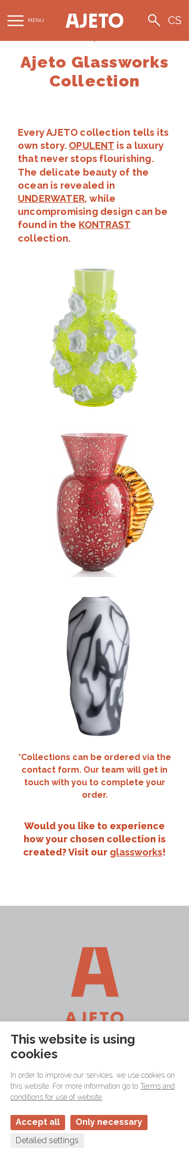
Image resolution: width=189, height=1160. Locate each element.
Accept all (38, 1122)
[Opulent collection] (94, 336)
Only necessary (109, 1122)
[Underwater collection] (94, 500)
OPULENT (91, 145)
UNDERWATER (51, 198)
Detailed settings (47, 1140)
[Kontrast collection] (94, 665)
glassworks (136, 852)
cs (175, 20)
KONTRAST (105, 224)
